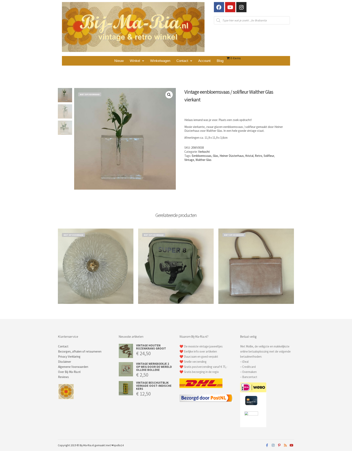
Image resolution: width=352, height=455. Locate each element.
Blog (220, 61)
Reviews (63, 377)
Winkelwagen (160, 61)
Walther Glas (203, 160)
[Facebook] (219, 7)
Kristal (249, 156)
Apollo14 (118, 445)
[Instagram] (241, 7)
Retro (258, 156)
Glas (215, 156)
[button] (137, 61)
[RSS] (285, 445)
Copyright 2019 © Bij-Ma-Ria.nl (76, 445)
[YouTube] (291, 445)
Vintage (189, 160)
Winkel (135, 61)
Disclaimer (64, 362)
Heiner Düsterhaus (232, 156)
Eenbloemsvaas (201, 156)
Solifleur (269, 156)
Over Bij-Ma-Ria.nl (69, 372)
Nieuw (119, 61)
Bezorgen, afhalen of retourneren (79, 351)
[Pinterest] (279, 445)
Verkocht (204, 152)
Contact (182, 61)
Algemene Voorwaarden (73, 367)
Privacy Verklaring (69, 356)
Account (204, 61)
